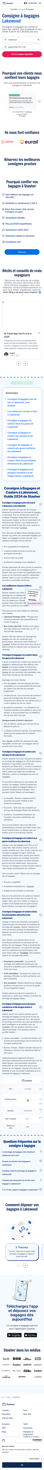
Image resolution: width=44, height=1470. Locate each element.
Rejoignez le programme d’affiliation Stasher (31, 1434)
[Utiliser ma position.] (39, 40)
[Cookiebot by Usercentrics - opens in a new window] (32, 1440)
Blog (4, 1432)
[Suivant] (25, 363)
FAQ (3, 1428)
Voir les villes (7, 1418)
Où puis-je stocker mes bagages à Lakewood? (16, 1163)
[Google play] (14, 1335)
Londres (5, 1410)
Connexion (32, 3)
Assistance (27, 1428)
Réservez (22, 252)
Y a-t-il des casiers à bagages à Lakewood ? (20, 1190)
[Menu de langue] (25, 3)
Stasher (5, 672)
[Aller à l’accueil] (8, 3)
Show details (34, 1459)
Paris (25, 1410)
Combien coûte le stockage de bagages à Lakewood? (19, 1172)
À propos (6, 1424)
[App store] (30, 1335)
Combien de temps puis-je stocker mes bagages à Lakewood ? (18, 1182)
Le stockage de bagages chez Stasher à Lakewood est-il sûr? (18, 1153)
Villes (8, 1397)
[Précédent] (18, 363)
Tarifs (25, 1424)
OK (22, 1465)
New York (27, 1414)
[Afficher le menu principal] (40, 3)
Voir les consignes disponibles (22, 54)
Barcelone (6, 1414)
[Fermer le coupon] (41, 590)
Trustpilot (23, 528)
